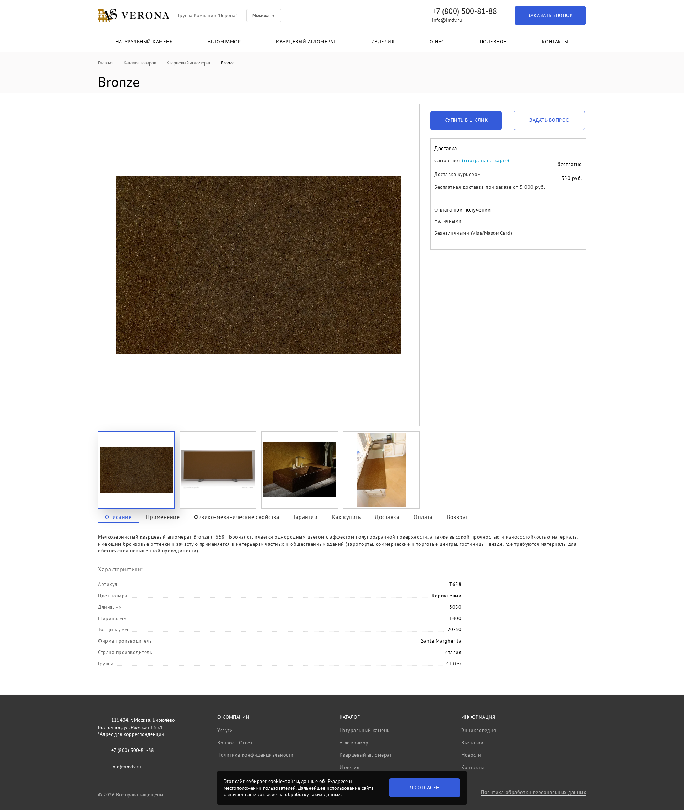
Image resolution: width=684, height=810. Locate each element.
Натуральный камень (143, 41)
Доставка (387, 516)
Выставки (472, 742)
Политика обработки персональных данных (533, 792)
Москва (260, 15)
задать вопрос (549, 120)
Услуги (225, 730)
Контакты (555, 41)
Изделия (383, 41)
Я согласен (425, 787)
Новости (471, 755)
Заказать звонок (551, 15)
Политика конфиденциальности (255, 755)
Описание (118, 516)
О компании (233, 717)
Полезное (493, 41)
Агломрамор (224, 41)
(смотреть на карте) (485, 160)
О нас (437, 41)
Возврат (457, 516)
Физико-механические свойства (236, 516)
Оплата (423, 516)
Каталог (349, 717)
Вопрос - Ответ (235, 742)
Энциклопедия (478, 730)
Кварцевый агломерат (306, 41)
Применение (163, 516)
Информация (478, 717)
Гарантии (305, 516)
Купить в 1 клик (466, 120)
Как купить (346, 516)
